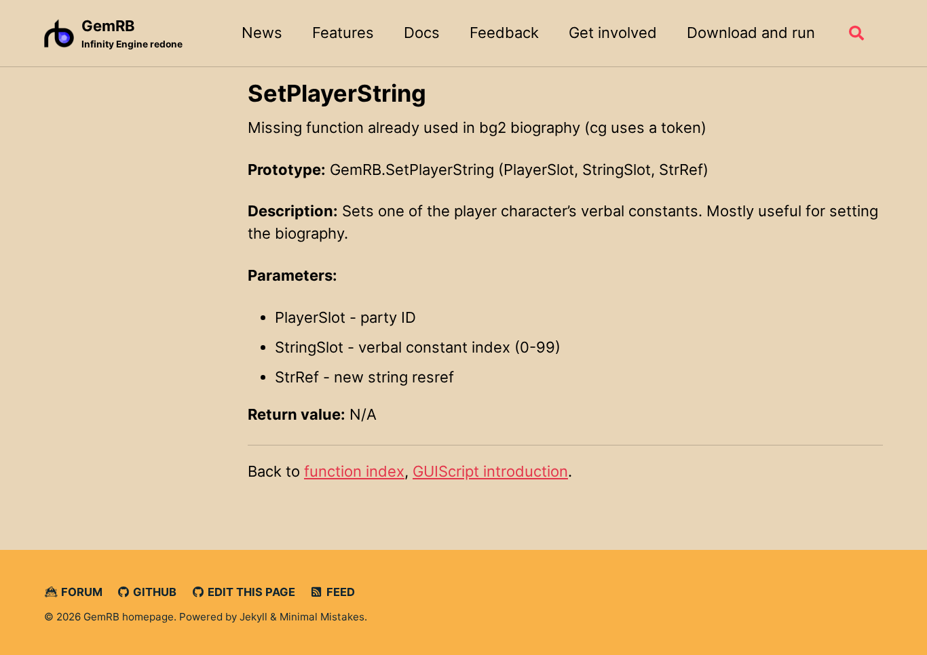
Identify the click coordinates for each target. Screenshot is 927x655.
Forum (80, 592)
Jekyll (253, 616)
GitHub (153, 592)
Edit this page (250, 592)
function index (354, 471)
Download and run (751, 32)
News (262, 32)
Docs (422, 32)
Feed (339, 592)
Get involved (613, 32)
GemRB (132, 33)
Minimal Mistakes (322, 616)
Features (343, 32)
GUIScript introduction (490, 471)
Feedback (504, 32)
